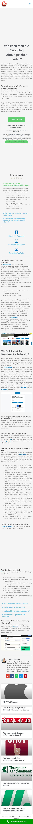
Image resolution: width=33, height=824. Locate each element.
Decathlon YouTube (16, 253)
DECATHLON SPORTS (7, 526)
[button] (16, 184)
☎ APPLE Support (10, 702)
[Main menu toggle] (29, 4)
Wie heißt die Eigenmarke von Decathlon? (13, 615)
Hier (10, 439)
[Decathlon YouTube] (16, 249)
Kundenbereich (8, 367)
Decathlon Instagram (16, 245)
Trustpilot (15, 626)
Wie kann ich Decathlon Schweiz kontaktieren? (15, 214)
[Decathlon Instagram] (16, 241)
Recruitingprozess (6, 441)
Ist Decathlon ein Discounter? (14, 607)
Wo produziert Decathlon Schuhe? (16, 604)
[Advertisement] (16, 25)
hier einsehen (14, 317)
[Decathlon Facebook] (16, 232)
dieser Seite (22, 454)
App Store (23, 387)
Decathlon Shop (7, 264)
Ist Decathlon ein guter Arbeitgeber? (17, 611)
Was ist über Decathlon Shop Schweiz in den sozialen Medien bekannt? (14, 220)
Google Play (4, 389)
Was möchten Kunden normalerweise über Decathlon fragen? (16, 184)
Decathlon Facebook (16, 236)
